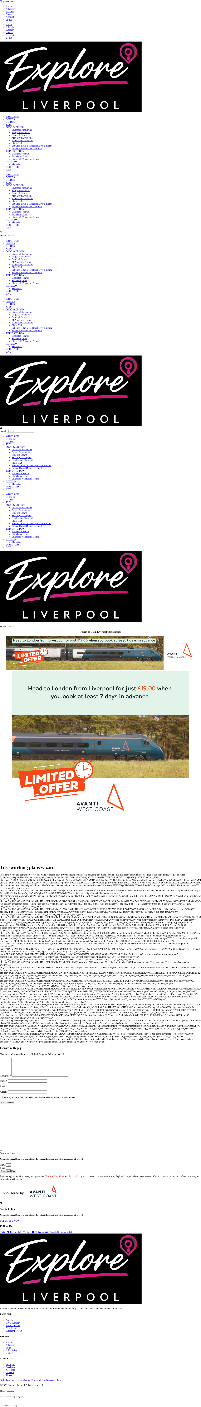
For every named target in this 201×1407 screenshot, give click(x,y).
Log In (9, 19)
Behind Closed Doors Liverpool (27, 148)
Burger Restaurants (21, 132)
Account (10, 17)
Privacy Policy (75, 1176)
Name (3, 1081)
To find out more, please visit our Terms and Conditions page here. (31, 1380)
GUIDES (10, 122)
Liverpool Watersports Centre (25, 159)
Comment (5, 1075)
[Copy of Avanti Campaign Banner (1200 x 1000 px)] (100, 817)
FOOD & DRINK (14, 127)
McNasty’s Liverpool (21, 138)
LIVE (8, 169)
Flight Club (17, 143)
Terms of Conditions (54, 1176)
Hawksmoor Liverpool (22, 140)
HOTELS (10, 161)
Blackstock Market (20, 153)
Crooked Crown (19, 135)
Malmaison (17, 164)
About (9, 6)
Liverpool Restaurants (22, 130)
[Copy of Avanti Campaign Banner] (100, 669)
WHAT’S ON (12, 116)
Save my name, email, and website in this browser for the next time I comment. (40, 1097)
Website (3, 1092)
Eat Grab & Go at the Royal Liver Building (32, 145)
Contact (9, 14)
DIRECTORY (13, 167)
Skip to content (7, 1)
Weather (10, 11)
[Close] (1, 1403)
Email (3, 1086)
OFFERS (10, 119)
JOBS (8, 124)
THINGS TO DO (14, 151)
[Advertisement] (100, 841)
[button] (100, 232)
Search (3, 235)
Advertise (10, 9)
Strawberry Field (19, 156)
